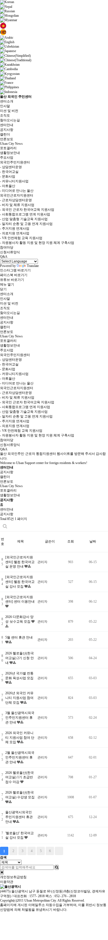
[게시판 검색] (5, 526)
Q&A (3, 257)
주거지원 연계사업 (14, 228)
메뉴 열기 (7, 284)
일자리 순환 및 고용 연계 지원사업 (26, 224)
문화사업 (7, 176)
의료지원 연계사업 (14, 233)
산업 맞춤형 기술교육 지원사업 (24, 219)
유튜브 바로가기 (12, 280)
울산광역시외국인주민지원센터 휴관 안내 (19, 817)
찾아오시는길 (10, 120)
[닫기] (2, 872)
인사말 (5, 106)
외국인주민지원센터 (15, 162)
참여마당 (6, 247)
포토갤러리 (8, 148)
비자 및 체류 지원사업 (17, 205)
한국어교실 (9, 172)
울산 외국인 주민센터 (16, 97)
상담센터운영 (11, 167)
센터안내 (6, 125)
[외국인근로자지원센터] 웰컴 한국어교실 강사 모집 (20, 581)
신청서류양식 (10, 252)
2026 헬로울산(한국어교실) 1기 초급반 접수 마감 (19, 777)
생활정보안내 (10, 153)
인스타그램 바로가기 (15, 270)
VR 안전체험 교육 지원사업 (21, 238)
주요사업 (6, 157)
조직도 (5, 115)
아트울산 (7, 186)
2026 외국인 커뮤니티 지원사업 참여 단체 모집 (19, 737)
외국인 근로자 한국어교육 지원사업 (27, 210)
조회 (70, 541)
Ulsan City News (11, 144)
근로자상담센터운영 (16, 200)
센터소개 (6, 101)
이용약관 (6, 882)
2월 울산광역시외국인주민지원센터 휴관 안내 (19, 757)
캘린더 (5, 134)
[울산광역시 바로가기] (10, 886)
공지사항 (6, 130)
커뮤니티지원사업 (14, 181)
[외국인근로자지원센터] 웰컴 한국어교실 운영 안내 (20, 562)
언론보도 (6, 139)
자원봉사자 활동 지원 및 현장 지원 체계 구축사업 (37, 243)
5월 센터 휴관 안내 (19, 637)
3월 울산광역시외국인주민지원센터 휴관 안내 (19, 717)
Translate (33, 266)
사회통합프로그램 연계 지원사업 (25, 214)
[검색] (57, 867)
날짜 (92, 541)
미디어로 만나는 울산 (17, 191)
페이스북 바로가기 (13, 275)
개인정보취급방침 (13, 877)
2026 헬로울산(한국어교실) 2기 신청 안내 (19, 658)
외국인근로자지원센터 (16, 195)
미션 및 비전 (9, 111)
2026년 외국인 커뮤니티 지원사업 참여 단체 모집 (19, 698)
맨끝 (59, 851)
